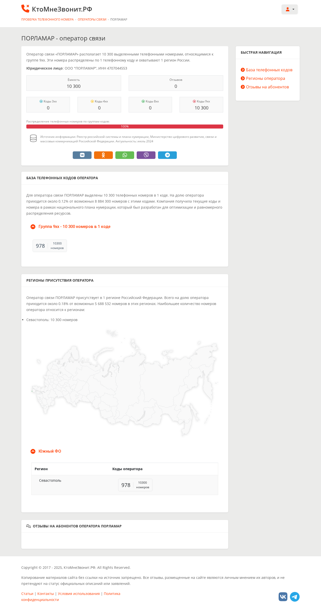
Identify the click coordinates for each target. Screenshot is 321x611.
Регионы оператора (265, 78)
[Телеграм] (295, 596)
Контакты (45, 593)
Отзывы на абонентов (267, 87)
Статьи (27, 593)
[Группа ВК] (283, 596)
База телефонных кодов (269, 70)
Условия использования (79, 593)
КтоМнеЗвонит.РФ (62, 9)
